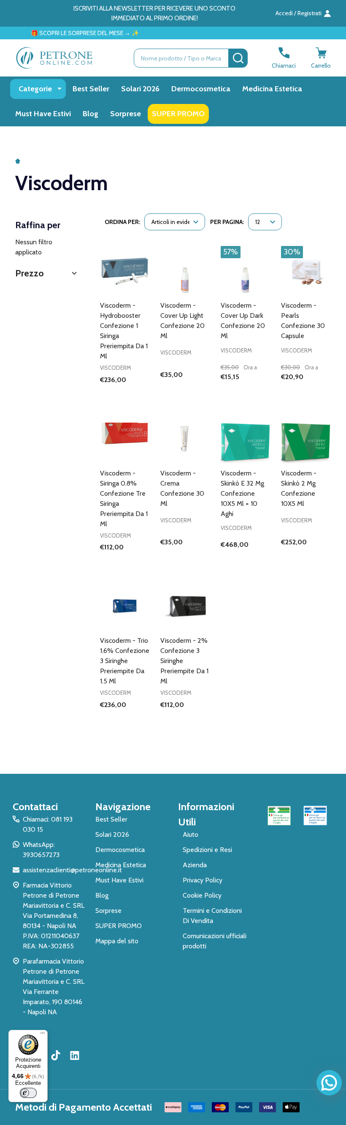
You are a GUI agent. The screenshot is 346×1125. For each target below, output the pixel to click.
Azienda (195, 865)
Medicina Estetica (272, 88)
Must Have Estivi (43, 113)
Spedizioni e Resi (207, 850)
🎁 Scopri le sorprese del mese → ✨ (73, 33)
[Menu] (43, 1035)
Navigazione (123, 806)
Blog (90, 113)
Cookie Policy (202, 895)
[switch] (28, 1093)
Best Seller (91, 88)
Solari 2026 (140, 88)
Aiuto (190, 834)
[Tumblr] (57, 1055)
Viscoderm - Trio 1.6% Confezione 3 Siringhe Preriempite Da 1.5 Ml (124, 660)
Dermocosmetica (200, 88)
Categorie (35, 88)
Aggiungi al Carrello (245, 394)
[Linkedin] (75, 1055)
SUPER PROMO (178, 113)
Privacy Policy (202, 880)
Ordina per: (122, 222)
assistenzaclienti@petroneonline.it (72, 870)
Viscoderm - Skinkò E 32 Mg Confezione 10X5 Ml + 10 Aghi (242, 493)
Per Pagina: (227, 222)
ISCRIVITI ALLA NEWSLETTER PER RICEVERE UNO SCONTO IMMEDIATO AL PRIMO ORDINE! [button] (154, 13)
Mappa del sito (116, 941)
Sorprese (125, 113)
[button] (47, 273)
